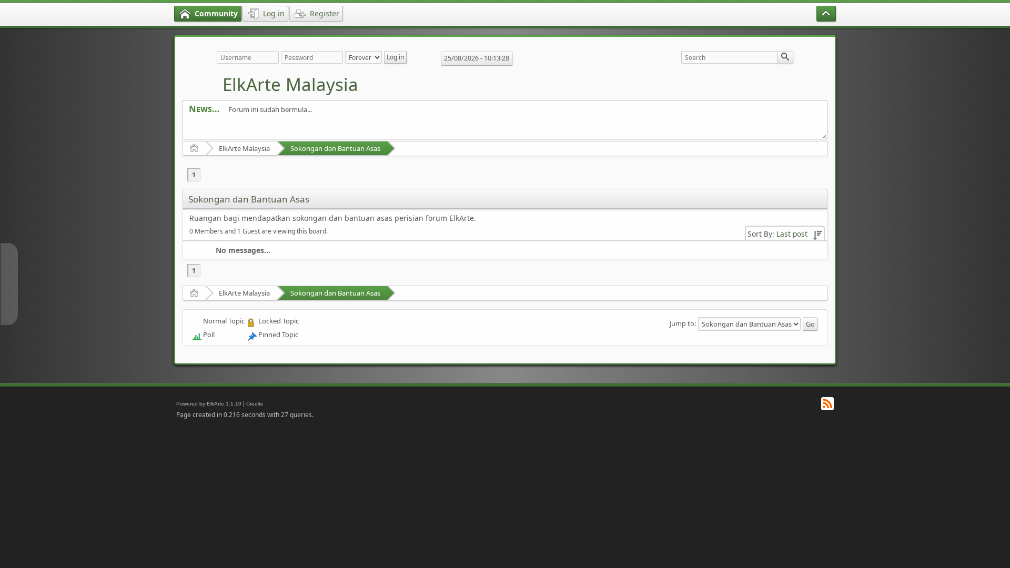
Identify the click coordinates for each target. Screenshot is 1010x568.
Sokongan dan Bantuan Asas (335, 148)
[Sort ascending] (817, 234)
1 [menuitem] (194, 174)
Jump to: (683, 323)
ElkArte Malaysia (290, 84)
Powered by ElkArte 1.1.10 (208, 404)
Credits (254, 404)
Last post (791, 234)
